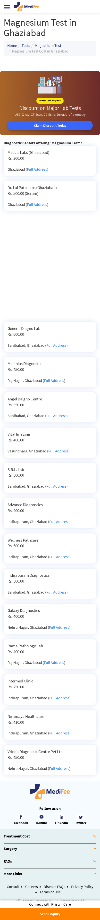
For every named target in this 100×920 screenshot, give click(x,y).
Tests (26, 45)
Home (12, 45)
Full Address (37, 169)
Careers (31, 886)
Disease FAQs (54, 886)
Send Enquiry (50, 914)
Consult (13, 886)
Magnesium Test (48, 45)
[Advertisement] (50, 269)
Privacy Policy (82, 886)
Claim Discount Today (50, 125)
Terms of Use (50, 891)
